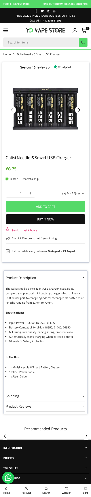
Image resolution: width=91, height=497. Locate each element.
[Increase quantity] (30, 193)
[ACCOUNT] (75, 30)
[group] (45, 110)
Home (7, 54)
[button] (5, 30)
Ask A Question (75, 193)
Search (46, 493)
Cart (85, 493)
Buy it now (45, 219)
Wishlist (66, 493)
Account (26, 493)
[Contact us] (8, 478)
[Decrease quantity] (11, 193)
